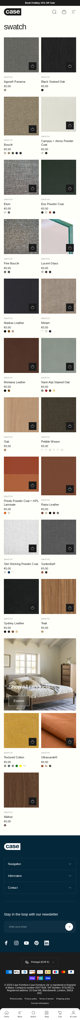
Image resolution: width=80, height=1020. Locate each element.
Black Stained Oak (53, 81)
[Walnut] (21, 790)
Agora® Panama (14, 81)
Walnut (8, 816)
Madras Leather (14, 323)
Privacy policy (31, 999)
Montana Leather (14, 382)
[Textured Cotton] (21, 730)
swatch (8, 77)
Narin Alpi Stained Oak (55, 382)
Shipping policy (63, 999)
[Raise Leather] (58, 476)
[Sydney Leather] (21, 596)
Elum (7, 204)
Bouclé (8, 144)
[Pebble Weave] (58, 414)
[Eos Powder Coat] (58, 177)
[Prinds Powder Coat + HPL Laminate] (21, 474)
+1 (62, 450)
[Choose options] (33, 129)
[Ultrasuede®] (58, 730)
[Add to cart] (33, 66)
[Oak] (21, 414)
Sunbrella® (48, 564)
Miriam (45, 323)
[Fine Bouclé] (21, 236)
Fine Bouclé (11, 263)
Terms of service (46, 999)
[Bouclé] (21, 116)
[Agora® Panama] (21, 54)
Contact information (40, 1003)
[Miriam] (58, 296)
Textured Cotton (14, 757)
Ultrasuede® (49, 757)
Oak (6, 441)
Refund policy (16, 999)
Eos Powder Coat (52, 204)
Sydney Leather (14, 623)
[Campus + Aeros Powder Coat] (58, 114)
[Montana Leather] (21, 355)
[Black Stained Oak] (58, 54)
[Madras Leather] (21, 296)
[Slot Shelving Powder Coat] (21, 537)
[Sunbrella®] (58, 537)
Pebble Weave (50, 441)
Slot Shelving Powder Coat (21, 564)
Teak (44, 623)
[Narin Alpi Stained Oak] (58, 355)
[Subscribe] (69, 927)
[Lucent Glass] (58, 236)
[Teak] (58, 596)
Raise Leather (50, 504)
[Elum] (21, 177)
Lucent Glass (49, 263)
